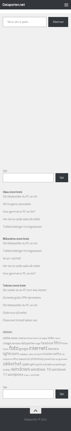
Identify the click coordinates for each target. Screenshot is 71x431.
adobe (6, 338)
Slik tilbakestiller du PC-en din (20, 196)
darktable (16, 343)
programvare (61, 359)
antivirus (37, 338)
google (23, 349)
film (57, 342)
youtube (35, 374)
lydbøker (24, 354)
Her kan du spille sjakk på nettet (21, 219)
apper (44, 338)
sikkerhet (12, 364)
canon (57, 338)
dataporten (28, 343)
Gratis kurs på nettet (15, 312)
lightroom (11, 353)
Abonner (58, 22)
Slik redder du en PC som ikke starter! (25, 290)
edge (38, 343)
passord (23, 359)
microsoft (37, 354)
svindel (47, 364)
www (26, 375)
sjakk (25, 364)
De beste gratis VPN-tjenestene (22, 297)
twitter (7, 369)
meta (30, 354)
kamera (53, 349)
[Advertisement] (35, 103)
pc (28, 359)
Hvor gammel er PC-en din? (19, 211)
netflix (57, 354)
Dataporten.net (13, 4)
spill (32, 364)
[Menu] (66, 4)
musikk (47, 354)
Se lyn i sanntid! (12, 258)
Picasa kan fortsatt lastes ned (20, 320)
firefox (6, 349)
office (15, 359)
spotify (38, 364)
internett (38, 348)
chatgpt (7, 343)
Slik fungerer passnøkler (17, 204)
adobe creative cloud (22, 338)
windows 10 (40, 369)
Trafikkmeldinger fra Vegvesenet (22, 226)
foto (14, 348)
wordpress (15, 374)
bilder (51, 338)
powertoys (49, 359)
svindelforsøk (59, 364)
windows (20, 369)
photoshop (37, 359)
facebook (47, 343)
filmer (64, 343)
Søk (5, 171)
